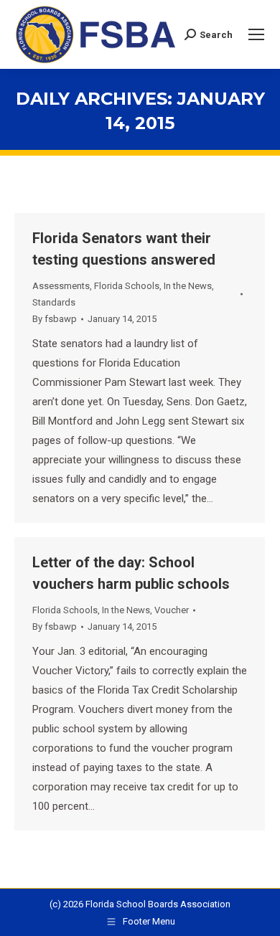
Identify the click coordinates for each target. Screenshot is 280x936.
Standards (53, 302)
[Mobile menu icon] (256, 34)
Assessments (61, 285)
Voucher (171, 610)
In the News (188, 285)
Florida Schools (126, 285)
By (54, 318)
